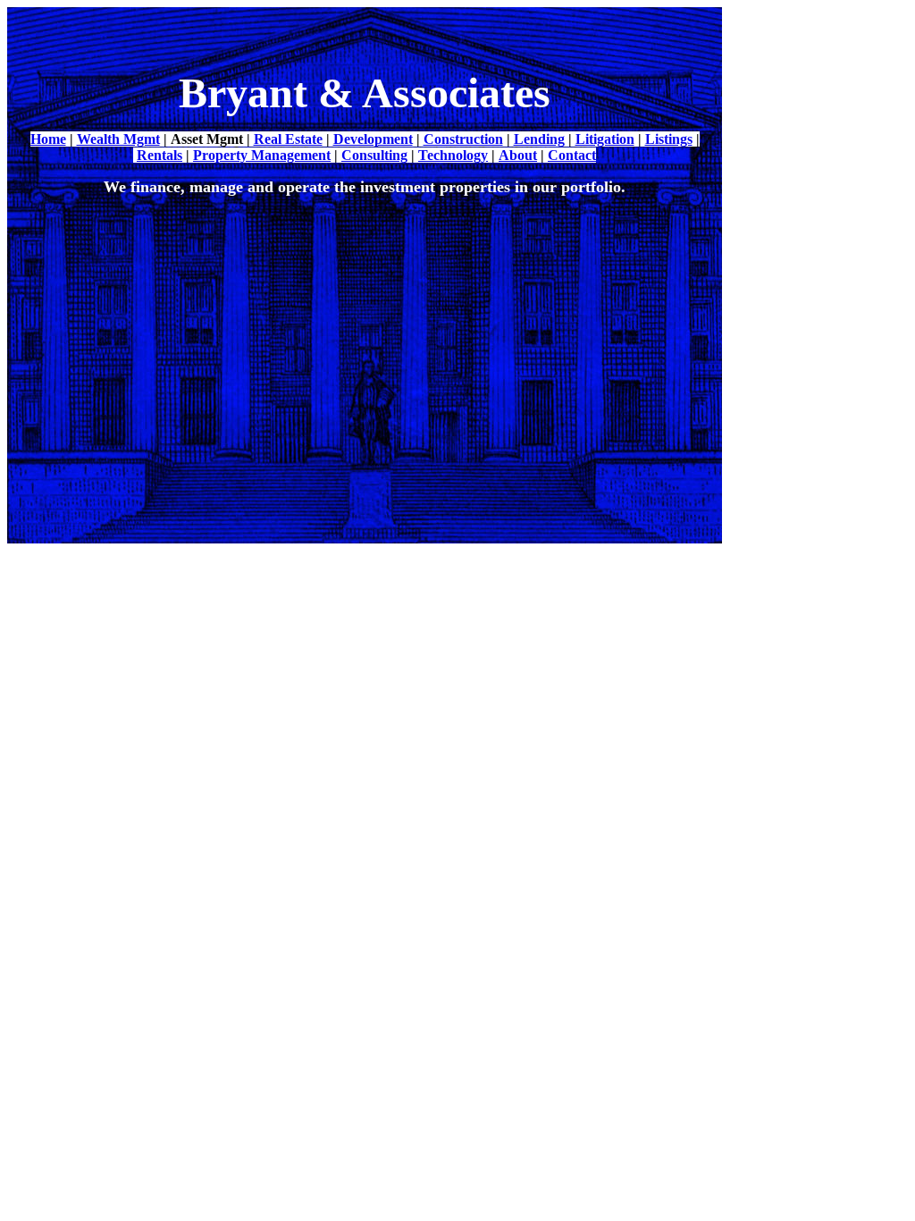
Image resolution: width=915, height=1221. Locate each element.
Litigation (604, 139)
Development (373, 139)
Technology (453, 155)
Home (48, 139)
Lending (539, 139)
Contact (572, 155)
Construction (463, 139)
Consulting (374, 155)
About (518, 155)
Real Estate (288, 139)
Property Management (262, 155)
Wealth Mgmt (118, 139)
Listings (669, 139)
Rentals (159, 155)
